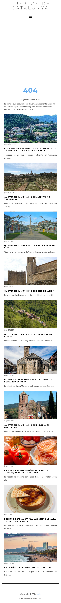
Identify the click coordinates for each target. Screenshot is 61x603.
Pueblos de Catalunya (30, 5)
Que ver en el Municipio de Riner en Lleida (29, 291)
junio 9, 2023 (8, 287)
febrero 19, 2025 (9, 563)
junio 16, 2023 (9, 193)
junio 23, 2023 (9, 330)
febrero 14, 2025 (9, 375)
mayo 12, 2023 (9, 421)
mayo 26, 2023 (9, 241)
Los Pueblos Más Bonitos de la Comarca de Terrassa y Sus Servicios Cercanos (30, 149)
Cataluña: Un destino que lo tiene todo (28, 567)
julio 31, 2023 (8, 466)
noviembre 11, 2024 (10, 144)
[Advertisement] (30, 52)
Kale (39, 594)
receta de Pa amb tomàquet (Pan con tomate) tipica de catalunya (26, 471)
